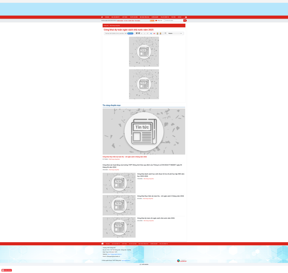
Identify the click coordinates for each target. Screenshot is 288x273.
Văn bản (107, 17)
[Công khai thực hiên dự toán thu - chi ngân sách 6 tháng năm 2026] (144, 131)
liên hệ (179, 17)
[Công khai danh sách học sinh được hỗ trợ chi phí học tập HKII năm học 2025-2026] (119, 183)
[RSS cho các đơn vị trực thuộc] (152, 20)
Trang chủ (106, 25)
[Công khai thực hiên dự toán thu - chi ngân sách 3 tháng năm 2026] (119, 205)
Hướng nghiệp (155, 17)
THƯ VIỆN (173, 17)
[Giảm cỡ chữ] (141, 33)
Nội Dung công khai (144, 17)
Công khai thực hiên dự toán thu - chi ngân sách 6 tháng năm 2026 (125, 157)
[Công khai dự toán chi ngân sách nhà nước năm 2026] (119, 227)
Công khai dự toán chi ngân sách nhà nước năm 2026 (156, 218)
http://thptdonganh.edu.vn (115, 254)
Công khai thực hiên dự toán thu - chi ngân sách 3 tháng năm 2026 (160, 196)
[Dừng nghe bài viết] (154, 34)
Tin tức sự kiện (133, 17)
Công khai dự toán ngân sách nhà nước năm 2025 (128, 29)
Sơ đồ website (144, 264)
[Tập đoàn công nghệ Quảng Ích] (182, 260)
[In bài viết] (165, 33)
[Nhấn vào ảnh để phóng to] (144, 84)
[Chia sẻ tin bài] (130, 33)
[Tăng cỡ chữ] (147, 33)
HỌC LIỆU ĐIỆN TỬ (115, 17)
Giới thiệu (124, 17)
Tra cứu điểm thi (165, 17)
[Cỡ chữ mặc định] (144, 33)
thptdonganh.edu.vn (126, 260)
